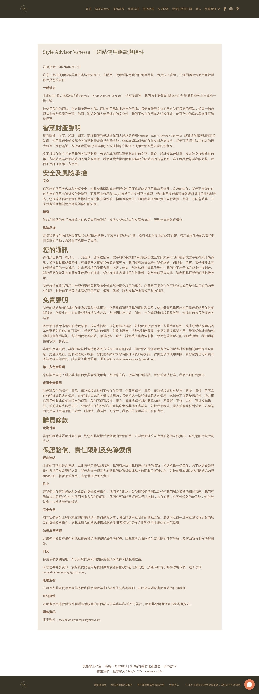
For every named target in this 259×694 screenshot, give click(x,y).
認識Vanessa (102, 8)
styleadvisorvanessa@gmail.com (64, 572)
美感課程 (118, 8)
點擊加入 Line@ (124, 671)
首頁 (88, 8)
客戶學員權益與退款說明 (151, 685)
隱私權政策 (100, 685)
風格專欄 (148, 8)
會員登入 (174, 685)
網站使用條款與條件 (122, 685)
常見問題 (163, 8)
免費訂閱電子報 (182, 8)
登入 (198, 8)
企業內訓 (133, 8)
